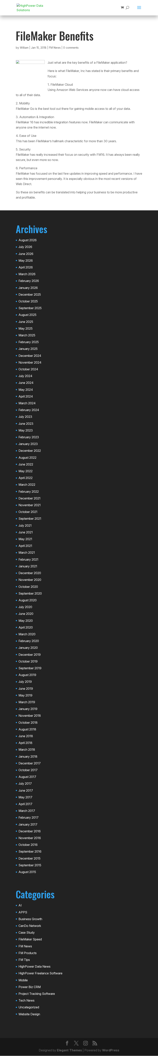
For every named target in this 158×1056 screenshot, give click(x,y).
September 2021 (29, 518)
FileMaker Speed (30, 939)
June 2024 (26, 383)
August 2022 (27, 457)
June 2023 (25, 424)
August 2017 (27, 777)
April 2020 (25, 627)
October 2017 (28, 770)
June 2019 (25, 688)
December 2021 (29, 498)
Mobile (23, 980)
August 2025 (27, 315)
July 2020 (25, 607)
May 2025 (25, 328)
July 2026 (25, 247)
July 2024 (25, 376)
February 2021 (28, 559)
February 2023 (28, 437)
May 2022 (25, 471)
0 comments (71, 47)
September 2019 (29, 668)
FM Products (27, 953)
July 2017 (25, 783)
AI (20, 905)
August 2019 (27, 675)
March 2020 (26, 634)
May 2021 (25, 539)
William (24, 47)
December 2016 (29, 831)
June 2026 (25, 254)
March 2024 (27, 403)
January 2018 (27, 756)
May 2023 (25, 430)
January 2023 (28, 444)
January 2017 (27, 824)
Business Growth (30, 919)
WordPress (110, 1050)
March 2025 (26, 335)
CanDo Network (29, 926)
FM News (55, 47)
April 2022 (25, 478)
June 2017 (25, 790)
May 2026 (25, 260)
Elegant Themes (69, 1050)
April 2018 (25, 743)
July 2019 (25, 682)
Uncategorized (28, 1007)
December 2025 (29, 294)
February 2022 (28, 491)
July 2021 (25, 525)
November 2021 (29, 505)
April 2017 (25, 804)
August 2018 (27, 729)
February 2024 (28, 410)
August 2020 (27, 600)
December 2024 (29, 356)
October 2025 (28, 301)
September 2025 (30, 308)
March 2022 (26, 485)
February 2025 (28, 342)
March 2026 (26, 274)
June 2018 (25, 736)
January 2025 (28, 349)
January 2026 (28, 288)
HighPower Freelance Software (40, 973)
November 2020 (29, 580)
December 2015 (29, 858)
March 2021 (26, 552)
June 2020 (25, 614)
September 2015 (29, 865)
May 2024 (25, 390)
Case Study (26, 932)
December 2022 (29, 451)
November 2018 (29, 716)
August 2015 (27, 872)
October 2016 (28, 845)
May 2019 (25, 695)
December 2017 (29, 763)
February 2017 (28, 817)
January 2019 (27, 709)
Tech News (26, 1000)
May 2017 (25, 797)
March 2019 (26, 702)
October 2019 (28, 661)
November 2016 (29, 838)
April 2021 (25, 546)
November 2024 (29, 362)
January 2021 (27, 566)
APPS (22, 912)
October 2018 (28, 722)
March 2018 (26, 749)
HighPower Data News (34, 966)
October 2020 (28, 587)
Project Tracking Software (36, 994)
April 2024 (25, 396)
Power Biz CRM (29, 987)
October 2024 (28, 369)
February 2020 (28, 641)
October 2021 (27, 512)
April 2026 (25, 267)
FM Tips (24, 960)
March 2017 (26, 811)
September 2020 (30, 593)
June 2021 (25, 532)
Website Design (29, 1014)
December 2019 (29, 655)
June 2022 (25, 464)
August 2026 (27, 240)
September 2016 (29, 851)
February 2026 (28, 281)
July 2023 (25, 417)
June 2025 (25, 322)
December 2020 (29, 573)
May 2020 (25, 621)
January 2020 (28, 648)
